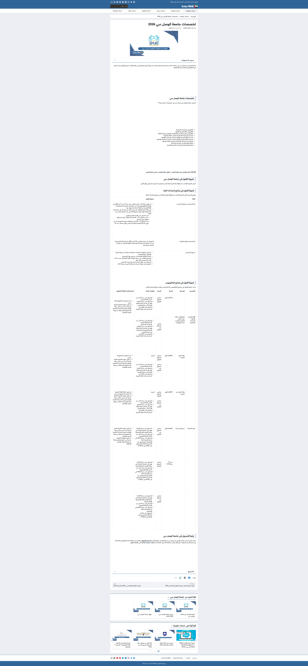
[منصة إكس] (184, 578)
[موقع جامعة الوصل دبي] (143, 609)
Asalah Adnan (187, 28)
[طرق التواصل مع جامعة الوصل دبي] (186, 609)
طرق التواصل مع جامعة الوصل (181, 172)
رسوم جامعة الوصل (151, 172)
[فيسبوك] (189, 578)
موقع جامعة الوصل (164, 172)
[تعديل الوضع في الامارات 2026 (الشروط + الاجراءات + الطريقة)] (122, 639)
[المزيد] (175, 578)
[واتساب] (180, 578)
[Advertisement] (154, 81)
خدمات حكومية (184, 16)
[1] (158, 102)
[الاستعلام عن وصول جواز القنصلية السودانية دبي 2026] (143, 639)
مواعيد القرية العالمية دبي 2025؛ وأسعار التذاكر (127, 585)
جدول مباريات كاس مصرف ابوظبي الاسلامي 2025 (180, 585)
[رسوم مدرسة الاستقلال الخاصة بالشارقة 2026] (164, 639)
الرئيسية (193, 16)
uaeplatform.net (146, 540)
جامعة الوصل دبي (177, 597)
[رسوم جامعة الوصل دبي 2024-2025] (164, 609)
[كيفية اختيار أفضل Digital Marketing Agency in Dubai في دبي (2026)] (186, 639)
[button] (112, 640)
